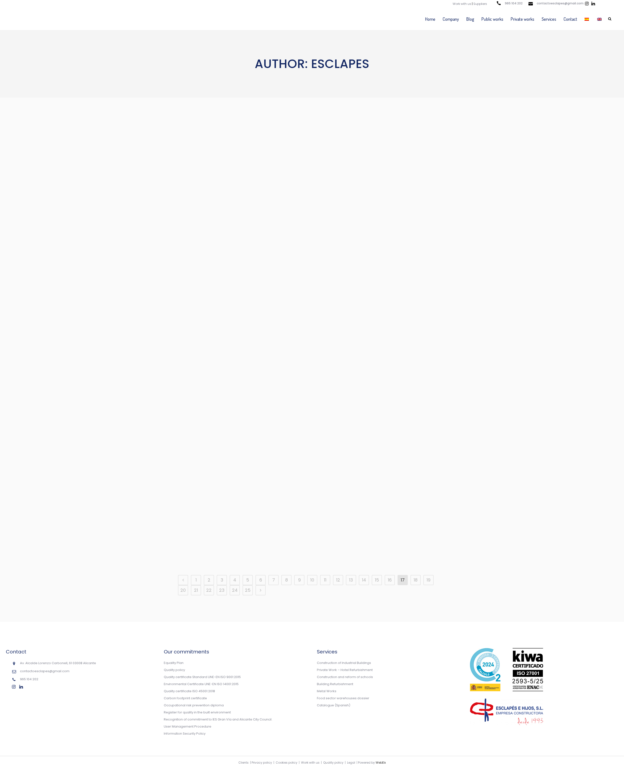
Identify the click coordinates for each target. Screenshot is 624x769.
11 (325, 580)
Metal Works (326, 691)
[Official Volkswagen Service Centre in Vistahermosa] (219, 511)
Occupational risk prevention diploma (194, 705)
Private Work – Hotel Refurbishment (345, 670)
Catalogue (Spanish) (333, 705)
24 (235, 590)
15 (377, 580)
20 (183, 590)
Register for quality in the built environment (197, 712)
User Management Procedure (187, 726)
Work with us (462, 4)
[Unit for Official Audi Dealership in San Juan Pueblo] (386, 234)
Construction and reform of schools (345, 677)
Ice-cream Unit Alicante (386, 366)
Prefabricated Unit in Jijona (303, 366)
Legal (351, 762)
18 (416, 580)
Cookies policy (286, 762)
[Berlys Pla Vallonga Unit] (386, 148)
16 (390, 580)
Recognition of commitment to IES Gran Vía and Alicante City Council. (218, 719)
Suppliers (480, 4)
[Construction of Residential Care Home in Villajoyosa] (386, 496)
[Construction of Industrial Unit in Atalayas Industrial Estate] (386, 415)
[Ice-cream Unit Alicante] (386, 327)
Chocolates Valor (303, 550)
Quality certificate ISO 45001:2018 (189, 691)
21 (196, 590)
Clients (243, 762)
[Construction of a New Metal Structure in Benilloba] (219, 327)
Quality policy (174, 670)
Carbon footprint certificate (185, 698)
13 (351, 580)
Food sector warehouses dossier (343, 698)
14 (364, 580)
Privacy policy (262, 762)
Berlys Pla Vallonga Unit (386, 187)
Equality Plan (174, 663)
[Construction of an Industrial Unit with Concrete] (303, 148)
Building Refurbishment (335, 684)
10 (312, 580)
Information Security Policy (184, 733)
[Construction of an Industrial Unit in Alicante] (219, 148)
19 (428, 580)
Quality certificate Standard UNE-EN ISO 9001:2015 (202, 677)
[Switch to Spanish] (587, 19)
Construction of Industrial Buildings (344, 663)
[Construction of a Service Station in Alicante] (303, 415)
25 (248, 590)
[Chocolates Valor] (303, 511)
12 (338, 580)
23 (221, 590)
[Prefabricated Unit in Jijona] (303, 327)
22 (209, 590)
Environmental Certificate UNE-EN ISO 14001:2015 (201, 684)
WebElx (381, 762)
